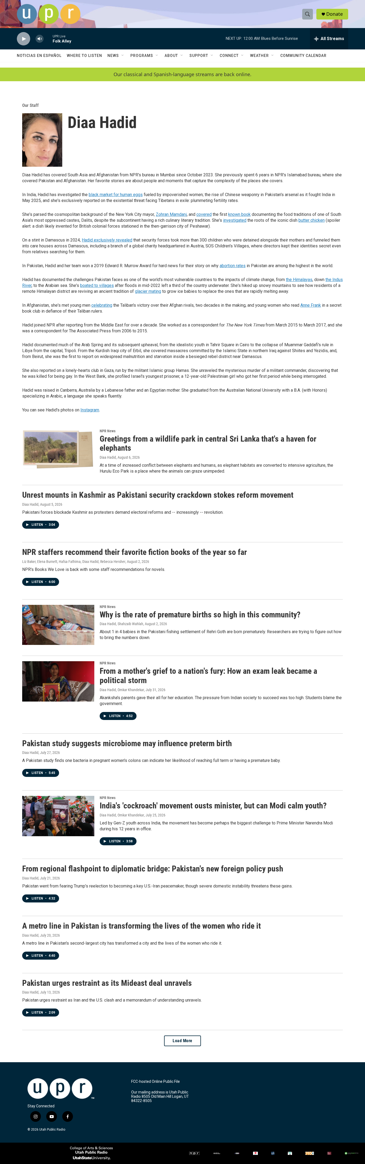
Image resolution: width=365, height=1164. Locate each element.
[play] (23, 39)
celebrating (101, 305)
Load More (182, 1040)
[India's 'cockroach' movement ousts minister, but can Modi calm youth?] (58, 816)
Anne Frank (310, 305)
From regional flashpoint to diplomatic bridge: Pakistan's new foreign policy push (152, 868)
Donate (334, 14)
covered (204, 214)
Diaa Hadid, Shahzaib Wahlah (121, 624)
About (171, 55)
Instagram (89, 409)
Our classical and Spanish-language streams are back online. (182, 74)
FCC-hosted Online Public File (155, 1082)
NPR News (107, 431)
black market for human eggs (116, 194)
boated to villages (97, 285)
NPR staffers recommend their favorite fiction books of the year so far (134, 552)
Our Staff (30, 105)
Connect (229, 55)
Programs (141, 55)
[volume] (39, 39)
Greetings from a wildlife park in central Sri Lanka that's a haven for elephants (208, 443)
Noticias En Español (39, 55)
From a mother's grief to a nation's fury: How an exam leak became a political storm (208, 675)
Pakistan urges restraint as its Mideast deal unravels (107, 983)
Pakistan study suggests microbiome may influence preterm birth (127, 743)
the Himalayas (299, 279)
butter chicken (311, 220)
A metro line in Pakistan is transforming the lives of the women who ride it (141, 926)
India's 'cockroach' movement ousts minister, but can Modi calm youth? (213, 805)
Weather (259, 55)
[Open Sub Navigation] (123, 55)
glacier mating (148, 291)
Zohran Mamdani (171, 214)
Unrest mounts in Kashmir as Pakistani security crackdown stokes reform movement (157, 495)
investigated (234, 220)
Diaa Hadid (108, 457)
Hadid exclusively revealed (107, 240)
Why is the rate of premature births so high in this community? (200, 614)
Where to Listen (84, 55)
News (113, 55)
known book (239, 214)
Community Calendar (303, 55)
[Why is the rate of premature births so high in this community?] (58, 625)
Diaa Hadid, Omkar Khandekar (122, 690)
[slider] (48, 38)
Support (198, 55)
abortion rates (233, 265)
